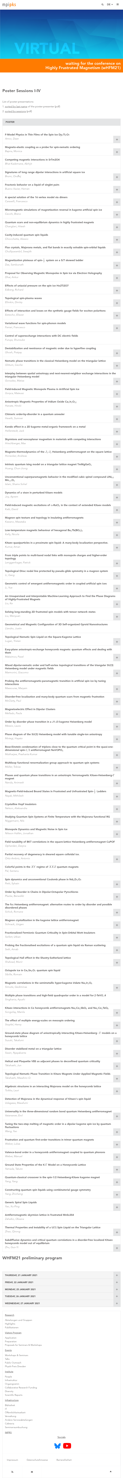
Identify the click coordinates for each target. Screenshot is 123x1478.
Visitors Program (13, 1332)
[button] (116, 139)
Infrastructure (12, 1400)
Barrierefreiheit (64, 1459)
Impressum (12, 1459)
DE (109, 4)
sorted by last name (16, 106)
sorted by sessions (15, 111)
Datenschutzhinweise (37, 1459)
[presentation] (62, 134)
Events (8, 1350)
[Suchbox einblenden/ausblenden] (102, 4)
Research (9, 1315)
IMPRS (8, 1432)
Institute (9, 1371)
